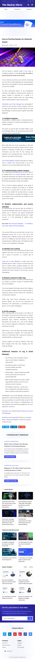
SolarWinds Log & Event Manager (11, 104)
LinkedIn (15, 419)
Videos (25, 567)
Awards (19, 645)
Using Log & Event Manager (11, 261)
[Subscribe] (30, 618)
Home (5, 9)
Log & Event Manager (8, 160)
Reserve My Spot (10, 456)
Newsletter (17, 9)
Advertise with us (6, 645)
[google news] (30, 634)
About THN (4, 643)
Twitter (8, 419)
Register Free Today (11, 481)
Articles (31, 567)
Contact (4, 647)
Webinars (29, 9)
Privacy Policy (21, 647)
